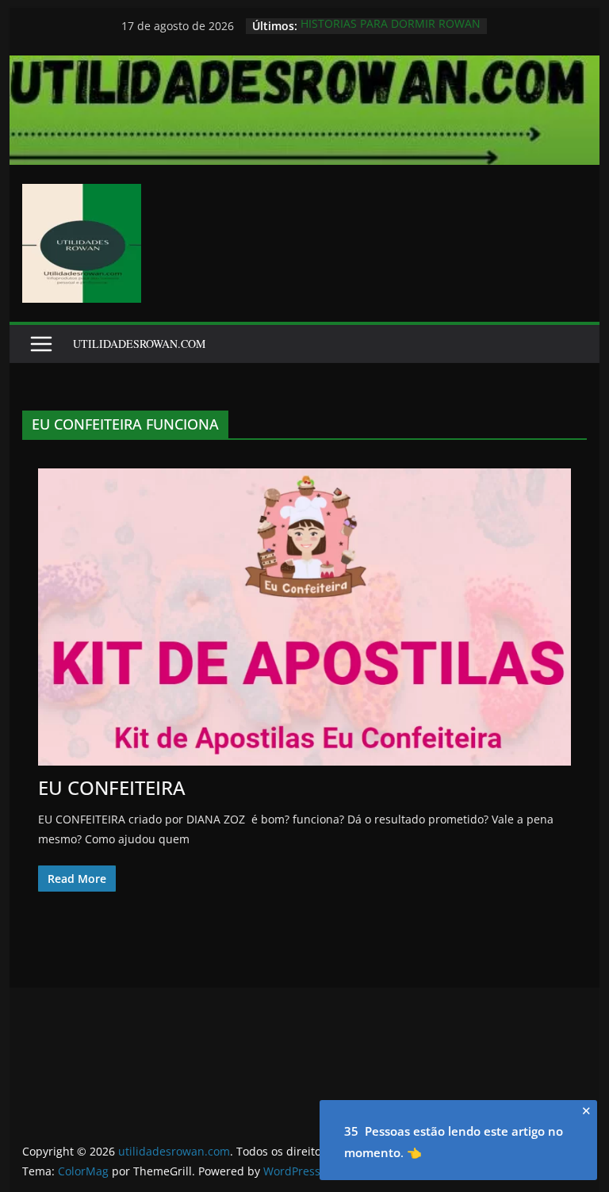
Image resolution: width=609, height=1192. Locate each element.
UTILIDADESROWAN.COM (139, 343)
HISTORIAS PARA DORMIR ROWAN (391, 25)
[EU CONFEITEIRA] (305, 616)
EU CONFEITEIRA (112, 787)
